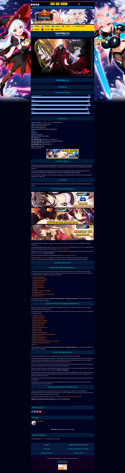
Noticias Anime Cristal (41, 83)
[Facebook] (32, 4)
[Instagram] (38, 4)
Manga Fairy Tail (38, 292)
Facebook (32, 412)
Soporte (63, 4)
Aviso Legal (46, 449)
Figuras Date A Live (38, 319)
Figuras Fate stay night (39, 322)
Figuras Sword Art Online (40, 320)
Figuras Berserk (37, 331)
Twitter (35, 412)
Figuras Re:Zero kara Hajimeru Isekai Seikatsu (46, 341)
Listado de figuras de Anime (69, 255)
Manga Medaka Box (38, 277)
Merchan (80, 247)
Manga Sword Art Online (40, 279)
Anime (35, 344)
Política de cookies (78, 453)
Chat (57, 4)
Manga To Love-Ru (38, 282)
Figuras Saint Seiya (38, 324)
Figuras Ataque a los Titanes (41, 342)
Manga (35, 289)
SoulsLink (33, 83)
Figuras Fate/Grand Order (40, 327)
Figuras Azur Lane (38, 336)
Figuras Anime (37, 329)
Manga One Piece (38, 285)
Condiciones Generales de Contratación (78, 449)
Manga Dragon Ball (38, 287)
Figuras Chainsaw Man (39, 337)
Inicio (52, 4)
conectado (44, 438)
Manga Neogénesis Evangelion (42, 290)
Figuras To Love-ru (38, 315)
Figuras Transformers (39, 339)
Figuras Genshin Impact (40, 332)
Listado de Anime (55, 247)
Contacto (46, 444)
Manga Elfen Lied (38, 296)
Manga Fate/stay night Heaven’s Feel (43, 294)
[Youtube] (36, 4)
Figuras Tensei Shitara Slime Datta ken (44, 334)
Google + (37, 412)
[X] (34, 4)
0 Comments (49, 83)
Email (40, 412)
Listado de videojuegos (63, 249)
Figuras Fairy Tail (38, 326)
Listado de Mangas (64, 247)
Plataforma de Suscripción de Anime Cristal (71, 396)
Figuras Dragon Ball (38, 317)
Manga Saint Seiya (38, 284)
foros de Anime (45, 257)
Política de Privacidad (46, 453)
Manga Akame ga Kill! (39, 280)
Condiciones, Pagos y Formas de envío (78, 444)
